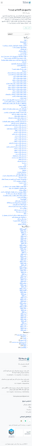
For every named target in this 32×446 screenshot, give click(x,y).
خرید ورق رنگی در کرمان (20, 148)
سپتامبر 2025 (23, 245)
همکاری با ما (23, 208)
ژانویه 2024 (23, 281)
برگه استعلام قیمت (21, 65)
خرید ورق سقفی (22, 159)
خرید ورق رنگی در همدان (20, 152)
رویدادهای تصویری (21, 172)
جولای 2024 (23, 270)
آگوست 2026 (23, 229)
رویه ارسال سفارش (21, 173)
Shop (25, 43)
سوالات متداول (22, 190)
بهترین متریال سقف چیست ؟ (19, 69)
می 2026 (24, 234)
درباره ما (24, 163)
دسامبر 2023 (23, 283)
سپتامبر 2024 (23, 267)
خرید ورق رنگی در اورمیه (20, 132)
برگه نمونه (23, 67)
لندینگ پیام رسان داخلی (20, 200)
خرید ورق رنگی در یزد (21, 154)
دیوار (25, 164)
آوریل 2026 (23, 236)
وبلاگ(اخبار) (23, 347)
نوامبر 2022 (23, 304)
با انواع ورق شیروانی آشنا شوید (18, 63)
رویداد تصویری (22, 168)
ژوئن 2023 (23, 294)
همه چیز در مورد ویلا (21, 211)
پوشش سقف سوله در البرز (19, 76)
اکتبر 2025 (23, 243)
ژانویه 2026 (23, 239)
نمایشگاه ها (23, 343)
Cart (25, 40)
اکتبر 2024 (23, 265)
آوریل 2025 (23, 254)
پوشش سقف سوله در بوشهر (19, 80)
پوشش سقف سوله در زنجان (19, 90)
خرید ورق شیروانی (21, 161)
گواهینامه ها (23, 199)
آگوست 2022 (23, 306)
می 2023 (24, 295)
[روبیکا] (21, 420)
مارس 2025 (23, 256)
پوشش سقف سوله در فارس (19, 96)
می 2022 (24, 312)
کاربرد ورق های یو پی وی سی (19, 342)
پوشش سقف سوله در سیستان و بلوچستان (15, 94)
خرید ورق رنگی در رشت (20, 139)
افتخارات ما (23, 52)
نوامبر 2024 (23, 263)
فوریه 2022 (23, 315)
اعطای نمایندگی (22, 51)
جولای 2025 (23, 248)
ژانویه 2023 (23, 301)
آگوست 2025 (23, 247)
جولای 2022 (23, 308)
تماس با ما (23, 107)
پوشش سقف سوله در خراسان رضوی (17, 87)
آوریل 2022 (23, 313)
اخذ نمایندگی (23, 49)
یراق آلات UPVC (22, 224)
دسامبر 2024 (23, 261)
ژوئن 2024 (23, 272)
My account (23, 42)
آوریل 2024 (23, 276)
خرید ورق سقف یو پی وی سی (19, 157)
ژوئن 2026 (23, 232)
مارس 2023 (23, 299)
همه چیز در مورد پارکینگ (20, 210)
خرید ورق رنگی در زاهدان (20, 141)
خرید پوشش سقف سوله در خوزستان (17, 117)
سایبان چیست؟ (22, 182)
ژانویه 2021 (23, 330)
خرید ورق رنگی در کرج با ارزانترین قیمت (16, 146)
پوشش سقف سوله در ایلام (19, 78)
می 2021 (24, 323)
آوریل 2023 (23, 297)
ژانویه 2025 (23, 259)
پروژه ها (24, 70)
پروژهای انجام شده (21, 334)
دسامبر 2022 (23, 303)
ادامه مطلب (27, 27)
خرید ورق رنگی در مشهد (20, 150)
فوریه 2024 (23, 279)
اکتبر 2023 (23, 286)
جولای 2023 (23, 292)
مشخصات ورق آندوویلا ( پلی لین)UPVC (16, 202)
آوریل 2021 (23, 324)
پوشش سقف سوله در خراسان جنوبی (17, 85)
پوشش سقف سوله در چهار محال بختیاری (16, 83)
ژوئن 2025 (23, 250)
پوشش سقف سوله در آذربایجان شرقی (16, 72)
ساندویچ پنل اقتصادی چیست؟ (19, 9)
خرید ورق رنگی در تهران (20, 137)
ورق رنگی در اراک (21, 219)
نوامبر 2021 (23, 319)
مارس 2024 (23, 277)
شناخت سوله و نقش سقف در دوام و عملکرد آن (14, 195)
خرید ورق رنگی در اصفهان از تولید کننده (16, 128)
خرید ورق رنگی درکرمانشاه (19, 155)
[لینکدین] (29, 420)
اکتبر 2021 (23, 321)
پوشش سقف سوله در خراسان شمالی (17, 89)
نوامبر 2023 (23, 285)
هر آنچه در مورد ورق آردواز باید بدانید (17, 206)
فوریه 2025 (23, 258)
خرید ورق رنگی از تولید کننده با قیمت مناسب (15, 125)
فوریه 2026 (23, 238)
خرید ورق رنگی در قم (21, 145)
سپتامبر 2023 (23, 288)
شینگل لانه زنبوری (21, 197)
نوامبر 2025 (23, 241)
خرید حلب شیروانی (21, 119)
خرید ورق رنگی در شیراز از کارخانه (17, 143)
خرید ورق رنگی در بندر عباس (19, 134)
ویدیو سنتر (23, 222)
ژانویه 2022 (23, 317)
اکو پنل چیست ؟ (22, 54)
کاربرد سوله (23, 340)
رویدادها (24, 170)
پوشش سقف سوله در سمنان (19, 92)
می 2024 (24, 274)
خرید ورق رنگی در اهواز (20, 130)
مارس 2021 (23, 326)
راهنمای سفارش (22, 166)
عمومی (24, 338)
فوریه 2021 (23, 328)
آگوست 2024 (23, 268)
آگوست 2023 (23, 290)
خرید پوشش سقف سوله (20, 116)
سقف (25, 184)
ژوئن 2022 (23, 310)
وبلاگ (25, 213)
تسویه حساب (23, 98)
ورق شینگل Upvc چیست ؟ (19, 220)
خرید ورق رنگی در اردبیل (20, 126)
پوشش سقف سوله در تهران (19, 81)
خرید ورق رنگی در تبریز (20, 135)
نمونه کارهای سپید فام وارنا (19, 204)
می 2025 (24, 252)
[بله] (25, 420)
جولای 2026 (23, 230)
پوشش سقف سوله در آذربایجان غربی (17, 74)
